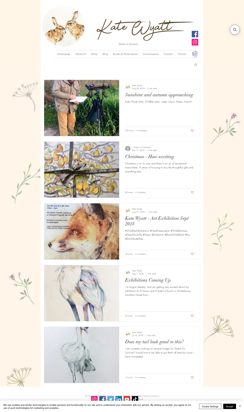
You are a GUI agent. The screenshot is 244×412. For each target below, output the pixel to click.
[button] (195, 65)
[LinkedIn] (119, 399)
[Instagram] (195, 42)
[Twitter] (110, 399)
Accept (229, 406)
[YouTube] (127, 399)
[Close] (240, 406)
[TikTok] (135, 399)
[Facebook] (195, 34)
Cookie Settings (210, 406)
